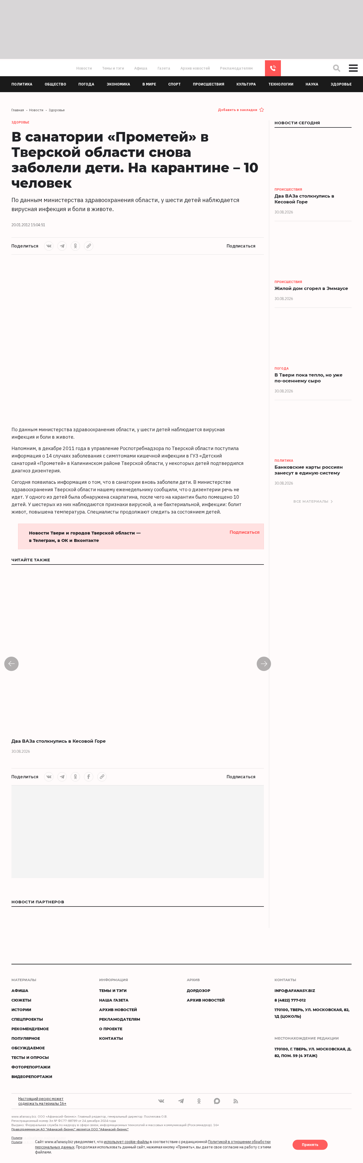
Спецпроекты (27, 1019)
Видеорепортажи (31, 1076)
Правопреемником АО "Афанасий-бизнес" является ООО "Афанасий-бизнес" (70, 1129)
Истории (21, 1009)
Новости (84, 68)
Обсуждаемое (28, 1047)
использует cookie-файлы (126, 1142)
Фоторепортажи (30, 1067)
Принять (310, 1145)
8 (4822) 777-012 (273, 68)
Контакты (111, 1038)
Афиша (140, 68)
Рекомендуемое (30, 1028)
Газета (164, 68)
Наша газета (114, 1000)
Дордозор (198, 990)
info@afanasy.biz (295, 990)
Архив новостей (195, 68)
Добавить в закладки (237, 110)
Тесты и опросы (30, 1057)
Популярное (25, 1038)
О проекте (110, 1028)
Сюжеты (21, 1000)
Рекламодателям (236, 68)
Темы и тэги (113, 68)
